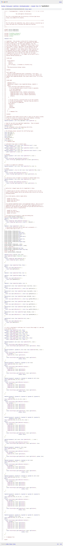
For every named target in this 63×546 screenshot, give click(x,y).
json (61, 544)
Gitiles (7, 544)
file (27, 9)
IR (39, 6)
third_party (9, 6)
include (33, 6)
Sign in (60, 2)
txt (58, 544)
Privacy (10, 544)
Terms (14, 544)
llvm (37, 6)
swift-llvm (16, 6)
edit (30, 9)
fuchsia (3, 6)
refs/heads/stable (24, 6)
